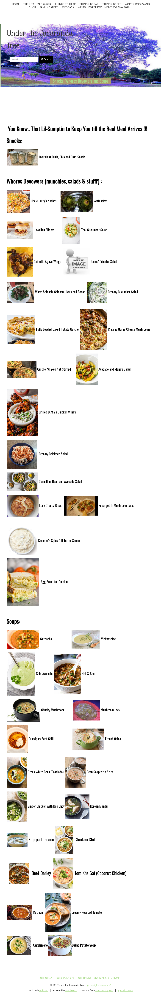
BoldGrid (43, 990)
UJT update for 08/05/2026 (57, 978)
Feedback (68, 7)
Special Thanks (125, 990)
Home (15, 4)
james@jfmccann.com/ (99, 984)
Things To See (111, 4)
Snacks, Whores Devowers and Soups (80, 81)
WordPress (71, 990)
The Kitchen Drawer (37, 4)
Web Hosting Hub (104, 990)
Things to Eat (89, 4)
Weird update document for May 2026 (104, 7)
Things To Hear (65, 4)
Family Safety (49, 7)
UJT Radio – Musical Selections (99, 978)
